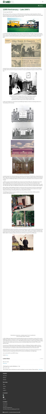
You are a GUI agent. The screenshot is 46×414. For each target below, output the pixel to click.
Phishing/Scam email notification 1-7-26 (11, 366)
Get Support (5, 406)
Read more (5, 363)
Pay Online (5, 375)
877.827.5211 (5, 404)
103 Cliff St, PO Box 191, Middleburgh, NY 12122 (11, 409)
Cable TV (4, 390)
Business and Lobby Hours (7, 407)
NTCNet (4, 399)
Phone (4, 388)
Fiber (4, 384)
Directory (4, 379)
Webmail (4, 377)
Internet (4, 386)
